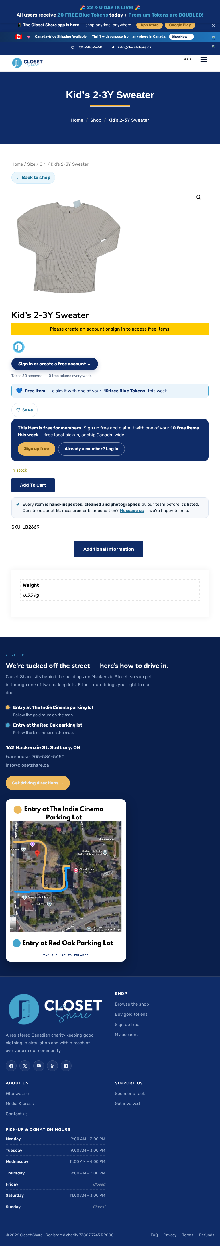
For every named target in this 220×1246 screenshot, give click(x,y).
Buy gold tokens (131, 1014)
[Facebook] (11, 1065)
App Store (149, 25)
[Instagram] (66, 1065)
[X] (24, 1065)
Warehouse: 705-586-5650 (35, 756)
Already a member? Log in (91, 448)
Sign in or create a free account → (54, 363)
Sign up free (36, 448)
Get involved (127, 1103)
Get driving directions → (38, 783)
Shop (95, 120)
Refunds (206, 1235)
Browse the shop (132, 1004)
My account (126, 1034)
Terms (187, 1235)
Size (31, 164)
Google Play (180, 25)
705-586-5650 (90, 47)
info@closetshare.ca (134, 47)
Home (77, 120)
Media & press (20, 1103)
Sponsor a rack (130, 1093)
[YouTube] (38, 1065)
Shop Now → (181, 36)
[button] (199, 197)
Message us (132, 510)
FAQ (154, 1235)
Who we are (17, 1093)
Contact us (17, 1114)
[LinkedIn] (52, 1065)
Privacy (170, 1235)
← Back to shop (33, 177)
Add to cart (33, 485)
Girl (43, 164)
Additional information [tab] (108, 549)
